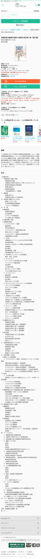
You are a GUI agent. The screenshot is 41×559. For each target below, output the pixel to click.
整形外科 (25, 30)
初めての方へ (20, 25)
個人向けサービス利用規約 (25, 552)
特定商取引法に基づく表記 (8, 554)
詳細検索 (36, 11)
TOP (2, 30)
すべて (7, 30)
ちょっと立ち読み (20, 86)
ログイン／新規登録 (20, 21)
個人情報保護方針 (12, 552)
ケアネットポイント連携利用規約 (25, 554)
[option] (6, 132)
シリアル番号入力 (20, 540)
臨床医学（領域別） (16, 30)
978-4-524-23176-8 (13, 74)
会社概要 (3, 552)
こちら (16, 115)
